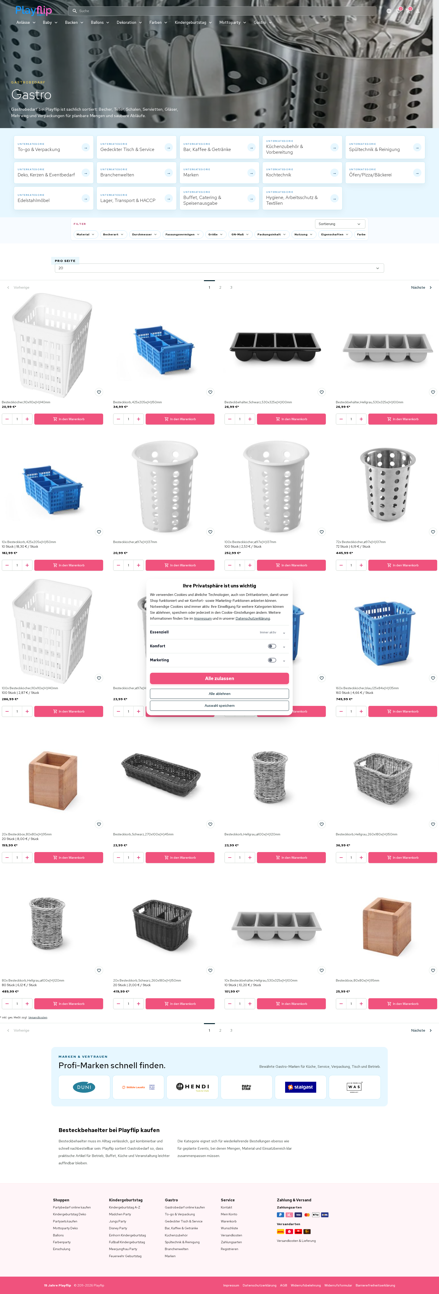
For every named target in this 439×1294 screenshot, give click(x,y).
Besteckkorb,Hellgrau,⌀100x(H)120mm (252, 834)
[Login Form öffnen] (417, 11)
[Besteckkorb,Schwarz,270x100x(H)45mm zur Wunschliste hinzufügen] (210, 824)
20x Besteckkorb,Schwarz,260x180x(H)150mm (147, 980)
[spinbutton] (17, 419)
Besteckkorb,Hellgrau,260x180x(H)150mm (366, 834)
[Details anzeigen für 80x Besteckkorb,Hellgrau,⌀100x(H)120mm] (52, 923)
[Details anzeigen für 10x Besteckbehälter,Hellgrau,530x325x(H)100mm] (275, 923)
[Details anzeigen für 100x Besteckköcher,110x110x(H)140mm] (52, 631)
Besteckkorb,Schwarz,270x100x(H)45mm (143, 834)
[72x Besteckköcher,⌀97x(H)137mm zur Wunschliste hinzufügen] (433, 532)
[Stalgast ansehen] (301, 1087)
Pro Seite (65, 261)
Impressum (203, 618)
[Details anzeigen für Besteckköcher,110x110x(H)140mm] (52, 345)
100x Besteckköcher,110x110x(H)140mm (30, 688)
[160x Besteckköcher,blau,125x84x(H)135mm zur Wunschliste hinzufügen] (433, 678)
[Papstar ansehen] (246, 1087)
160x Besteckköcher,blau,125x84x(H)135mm (367, 688)
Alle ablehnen (219, 693)
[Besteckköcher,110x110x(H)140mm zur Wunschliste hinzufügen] (99, 392)
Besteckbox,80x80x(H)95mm (357, 980)
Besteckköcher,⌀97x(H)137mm (135, 542)
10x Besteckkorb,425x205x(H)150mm (29, 542)
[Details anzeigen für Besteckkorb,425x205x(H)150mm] (163, 345)
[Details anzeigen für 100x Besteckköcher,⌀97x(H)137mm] (275, 485)
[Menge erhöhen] (27, 419)
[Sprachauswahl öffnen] (388, 11)
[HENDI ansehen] (192, 1087)
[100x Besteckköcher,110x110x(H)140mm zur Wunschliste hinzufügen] (99, 678)
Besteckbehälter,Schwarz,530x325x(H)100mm (258, 402)
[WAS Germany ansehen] (354, 1087)
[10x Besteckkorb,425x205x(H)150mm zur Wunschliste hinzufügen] (99, 532)
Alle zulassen (219, 678)
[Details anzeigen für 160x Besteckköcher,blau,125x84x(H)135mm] (386, 631)
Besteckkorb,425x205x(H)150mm (137, 402)
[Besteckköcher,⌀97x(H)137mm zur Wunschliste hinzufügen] (210, 532)
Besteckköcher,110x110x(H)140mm (26, 402)
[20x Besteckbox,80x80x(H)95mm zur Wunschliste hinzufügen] (99, 824)
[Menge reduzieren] (7, 419)
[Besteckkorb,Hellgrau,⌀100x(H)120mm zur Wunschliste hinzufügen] (322, 824)
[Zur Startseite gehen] (34, 11)
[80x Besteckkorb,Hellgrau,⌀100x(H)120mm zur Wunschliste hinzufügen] (99, 970)
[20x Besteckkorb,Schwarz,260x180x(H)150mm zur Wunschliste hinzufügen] (210, 970)
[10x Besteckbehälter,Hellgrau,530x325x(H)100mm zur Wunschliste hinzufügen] (322, 970)
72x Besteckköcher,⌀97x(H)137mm (361, 542)
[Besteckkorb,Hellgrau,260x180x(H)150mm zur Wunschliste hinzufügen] (433, 824)
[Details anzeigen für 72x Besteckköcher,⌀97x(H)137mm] (386, 485)
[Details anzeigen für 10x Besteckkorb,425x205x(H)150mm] (52, 485)
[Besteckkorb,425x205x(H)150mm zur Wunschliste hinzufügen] (210, 392)
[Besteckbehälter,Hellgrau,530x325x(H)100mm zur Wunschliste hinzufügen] (433, 392)
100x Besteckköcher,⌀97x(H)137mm (250, 542)
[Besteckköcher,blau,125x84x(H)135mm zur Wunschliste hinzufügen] (322, 678)
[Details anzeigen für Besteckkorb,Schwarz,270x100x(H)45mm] (163, 777)
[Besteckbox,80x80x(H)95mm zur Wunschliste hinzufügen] (433, 970)
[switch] (272, 646)
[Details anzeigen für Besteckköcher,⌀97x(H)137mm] (163, 485)
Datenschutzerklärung (253, 618)
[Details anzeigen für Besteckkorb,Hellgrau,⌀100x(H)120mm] (275, 777)
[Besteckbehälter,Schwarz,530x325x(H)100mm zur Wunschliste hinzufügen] (322, 392)
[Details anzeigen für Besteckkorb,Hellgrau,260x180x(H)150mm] (386, 777)
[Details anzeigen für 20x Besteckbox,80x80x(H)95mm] (52, 777)
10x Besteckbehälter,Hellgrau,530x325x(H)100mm (261, 980)
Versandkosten (37, 1017)
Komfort (157, 646)
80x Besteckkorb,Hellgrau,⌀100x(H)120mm (33, 980)
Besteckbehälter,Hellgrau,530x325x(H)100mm (369, 402)
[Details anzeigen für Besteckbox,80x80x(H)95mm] (386, 923)
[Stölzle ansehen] (138, 1087)
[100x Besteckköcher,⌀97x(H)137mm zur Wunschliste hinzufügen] (322, 532)
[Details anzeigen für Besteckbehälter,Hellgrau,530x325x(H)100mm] (386, 345)
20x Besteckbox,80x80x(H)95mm (27, 834)
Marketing (159, 660)
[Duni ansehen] (84, 1087)
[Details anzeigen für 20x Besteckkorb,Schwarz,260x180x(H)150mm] (163, 923)
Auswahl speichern (220, 705)
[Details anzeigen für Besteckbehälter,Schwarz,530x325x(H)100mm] (275, 345)
